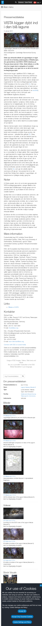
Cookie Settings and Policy (22, 622)
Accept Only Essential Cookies (22, 617)
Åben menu (8, 7)
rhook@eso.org (13, 328)
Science (21, 2)
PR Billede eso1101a (9, 416)
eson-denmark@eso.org (16, 341)
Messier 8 (33, 387)
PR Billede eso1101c (9, 476)
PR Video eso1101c (9, 560)
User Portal (28, 2)
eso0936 (35, 90)
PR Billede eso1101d (9, 495)
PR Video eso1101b (9, 541)
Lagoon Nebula (25, 387)
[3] (13, 169)
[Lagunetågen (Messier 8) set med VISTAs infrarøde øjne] (21, 40)
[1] (29, 84)
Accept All (22, 611)
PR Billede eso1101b (9, 440)
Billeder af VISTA (13, 307)
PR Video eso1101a (9, 520)
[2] (29, 134)
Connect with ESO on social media (15, 345)
